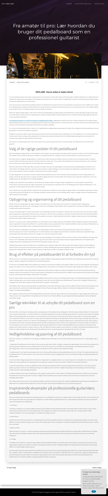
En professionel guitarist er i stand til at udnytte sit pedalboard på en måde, (31, 120)
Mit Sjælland (8, 4)
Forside (69, 3)
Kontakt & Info (99, 3)
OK (93, 491)
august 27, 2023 (94, 82)
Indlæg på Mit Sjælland (83, 3)
